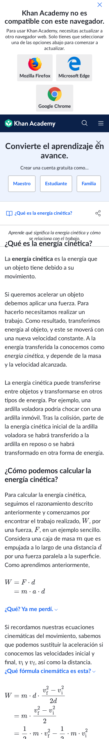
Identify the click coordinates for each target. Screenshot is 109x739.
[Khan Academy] (28, 123)
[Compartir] (98, 213)
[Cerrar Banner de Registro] (98, 143)
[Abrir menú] (100, 123)
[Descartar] (99, 4)
